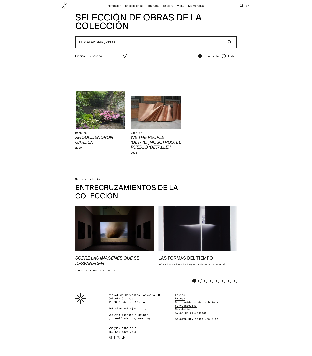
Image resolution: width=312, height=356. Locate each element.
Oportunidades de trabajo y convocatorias (196, 303)
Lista (231, 56)
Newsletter (183, 309)
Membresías (196, 5)
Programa (152, 5)
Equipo (180, 295)
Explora (168, 5)
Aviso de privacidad (191, 313)
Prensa (180, 298)
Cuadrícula (211, 56)
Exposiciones (134, 5)
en (248, 5)
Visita (180, 5)
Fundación (114, 5)
